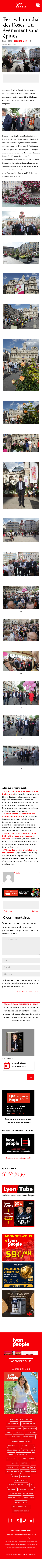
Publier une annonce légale (18, 1119)
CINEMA (8, 1432)
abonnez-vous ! (21, 1361)
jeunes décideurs (23, 1454)
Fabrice (17, 873)
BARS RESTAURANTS (28, 1424)
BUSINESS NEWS (30, 1428)
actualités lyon (13, 1424)
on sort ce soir (15, 1493)
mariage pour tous (28, 1472)
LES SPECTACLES (12, 1467)
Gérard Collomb (13, 1450)
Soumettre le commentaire (27, 992)
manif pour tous (12, 1472)
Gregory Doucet (27, 1445)
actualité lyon (26, 1419)
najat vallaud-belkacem (19, 1485)
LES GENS (15, 1463)
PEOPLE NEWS (29, 1498)
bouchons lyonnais (14, 1428)
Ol (32, 1485)
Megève (15, 1476)
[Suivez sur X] (10, 1174)
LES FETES (32, 1459)
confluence (18, 1432)
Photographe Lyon (31, 1554)
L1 (33, 1454)
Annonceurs (13, 1551)
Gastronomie (13, 1445)
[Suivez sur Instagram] (16, 1174)
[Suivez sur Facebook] (4, 1174)
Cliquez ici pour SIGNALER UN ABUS (21, 1004)
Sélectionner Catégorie (21, 1506)
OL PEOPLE (12, 1489)
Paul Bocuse (28, 1493)
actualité (14, 1419)
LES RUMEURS (25, 1463)
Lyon (33, 1467)
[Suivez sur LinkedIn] (22, 1174)
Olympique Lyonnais (26, 1489)
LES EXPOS (22, 1459)
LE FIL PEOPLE (11, 1459)
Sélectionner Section (21, 1511)
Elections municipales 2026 (21, 1441)
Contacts (7, 1551)
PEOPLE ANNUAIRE (14, 1498)
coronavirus (31, 1432)
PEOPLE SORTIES (21, 1502)
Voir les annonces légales (18, 1122)
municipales (25, 1476)
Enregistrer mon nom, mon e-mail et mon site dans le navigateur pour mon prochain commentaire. (20, 983)
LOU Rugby (25, 1467)
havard (11, 1454)
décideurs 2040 (29, 1437)
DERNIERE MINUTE (21, 41)
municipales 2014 (21, 1480)
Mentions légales (22, 1551)
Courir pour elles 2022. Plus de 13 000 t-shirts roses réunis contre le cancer (19, 836)
